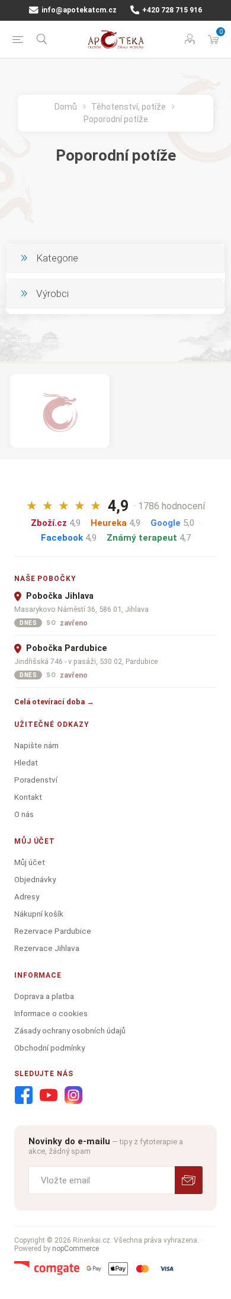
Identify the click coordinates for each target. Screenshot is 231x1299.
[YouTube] (48, 1095)
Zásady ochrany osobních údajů (70, 1030)
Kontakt (28, 797)
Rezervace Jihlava (46, 948)
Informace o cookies (51, 1013)
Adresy (26, 896)
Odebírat (189, 1180)
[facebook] (23, 1095)
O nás (24, 814)
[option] (60, 411)
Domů (65, 106)
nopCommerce (75, 1248)
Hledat (26, 762)
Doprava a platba (44, 996)
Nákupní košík (38, 913)
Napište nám (36, 745)
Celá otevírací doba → (54, 701)
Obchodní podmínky (49, 1047)
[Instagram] (73, 1095)
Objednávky (35, 879)
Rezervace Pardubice (52, 931)
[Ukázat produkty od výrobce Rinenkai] (60, 411)
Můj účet (29, 862)
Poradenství (35, 779)
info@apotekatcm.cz (78, 10)
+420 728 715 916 (171, 10)
